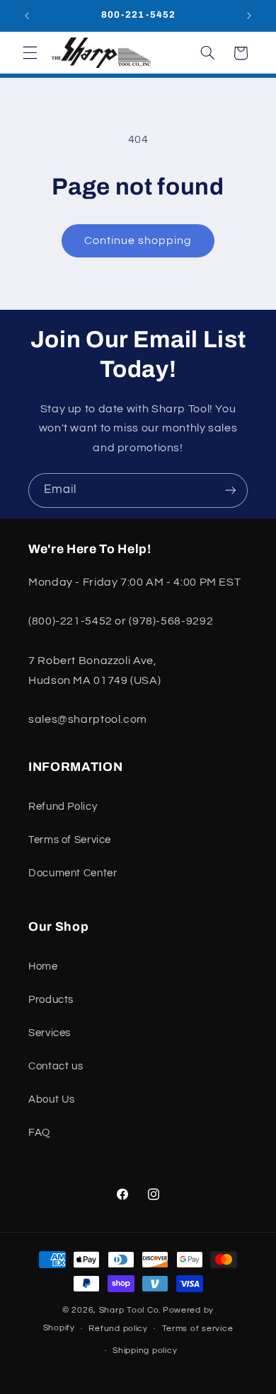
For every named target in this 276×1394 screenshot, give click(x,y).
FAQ (39, 1132)
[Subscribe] (230, 490)
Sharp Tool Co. (130, 1310)
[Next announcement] (249, 15)
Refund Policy (62, 806)
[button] (29, 53)
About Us (51, 1099)
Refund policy (118, 1328)
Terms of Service (69, 840)
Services (49, 1033)
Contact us (55, 1066)
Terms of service (198, 1328)
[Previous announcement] (26, 15)
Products (51, 999)
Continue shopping (138, 240)
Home (43, 966)
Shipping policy (145, 1350)
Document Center (72, 873)
